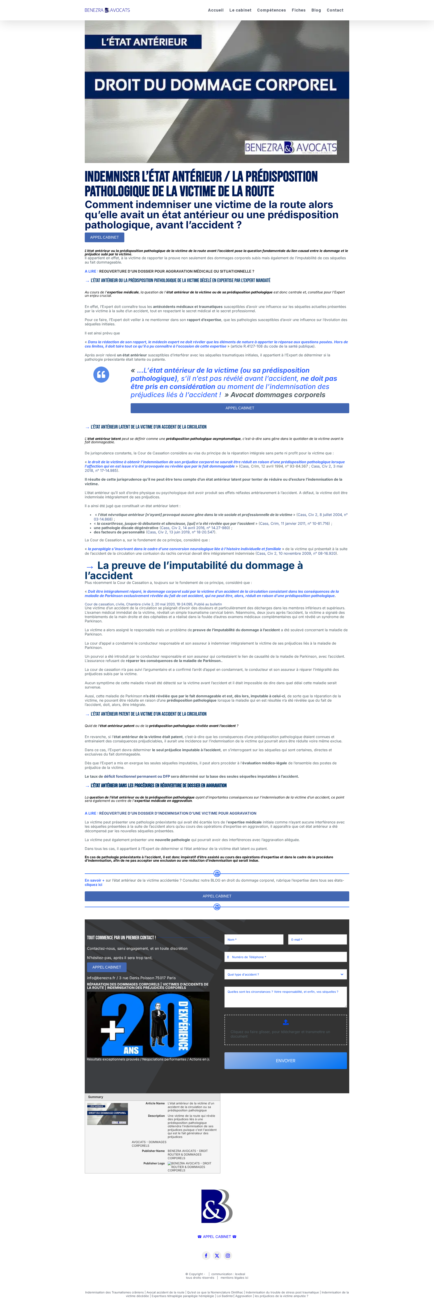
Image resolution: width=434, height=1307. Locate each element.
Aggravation (243, 1296)
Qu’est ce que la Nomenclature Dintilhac (215, 1292)
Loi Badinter (225, 1296)
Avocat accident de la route (165, 1292)
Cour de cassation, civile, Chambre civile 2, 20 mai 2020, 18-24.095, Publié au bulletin (153, 604)
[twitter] (217, 1255)
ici (246, 1277)
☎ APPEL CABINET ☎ (217, 1236)
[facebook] (206, 1255)
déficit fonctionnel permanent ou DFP (137, 776)
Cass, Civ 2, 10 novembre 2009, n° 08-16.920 (296, 553)
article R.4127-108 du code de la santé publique (272, 346)
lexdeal (240, 1274)
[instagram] (228, 1255)
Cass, (245, 466)
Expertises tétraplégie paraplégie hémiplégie (183, 1296)
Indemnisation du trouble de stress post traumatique (282, 1292)
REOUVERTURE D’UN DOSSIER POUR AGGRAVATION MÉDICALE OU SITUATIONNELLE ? (176, 271)
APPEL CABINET (104, 237)
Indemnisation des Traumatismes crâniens (114, 1292)
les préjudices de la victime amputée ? (281, 1296)
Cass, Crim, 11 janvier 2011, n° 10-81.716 (294, 523)
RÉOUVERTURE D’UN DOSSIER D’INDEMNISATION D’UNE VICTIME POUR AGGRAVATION (177, 813)
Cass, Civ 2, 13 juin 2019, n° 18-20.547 (180, 532)
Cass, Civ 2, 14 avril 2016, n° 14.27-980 (195, 527)
